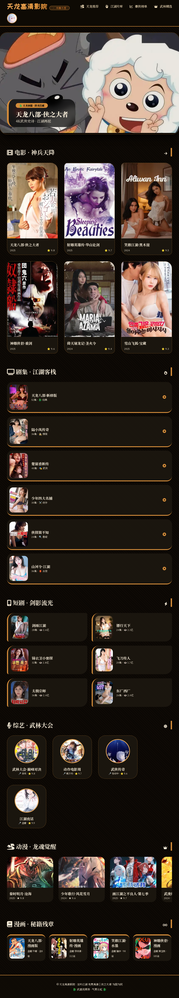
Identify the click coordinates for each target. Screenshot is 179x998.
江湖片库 (116, 6)
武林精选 (165, 6)
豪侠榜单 (140, 6)
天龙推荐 (91, 6)
